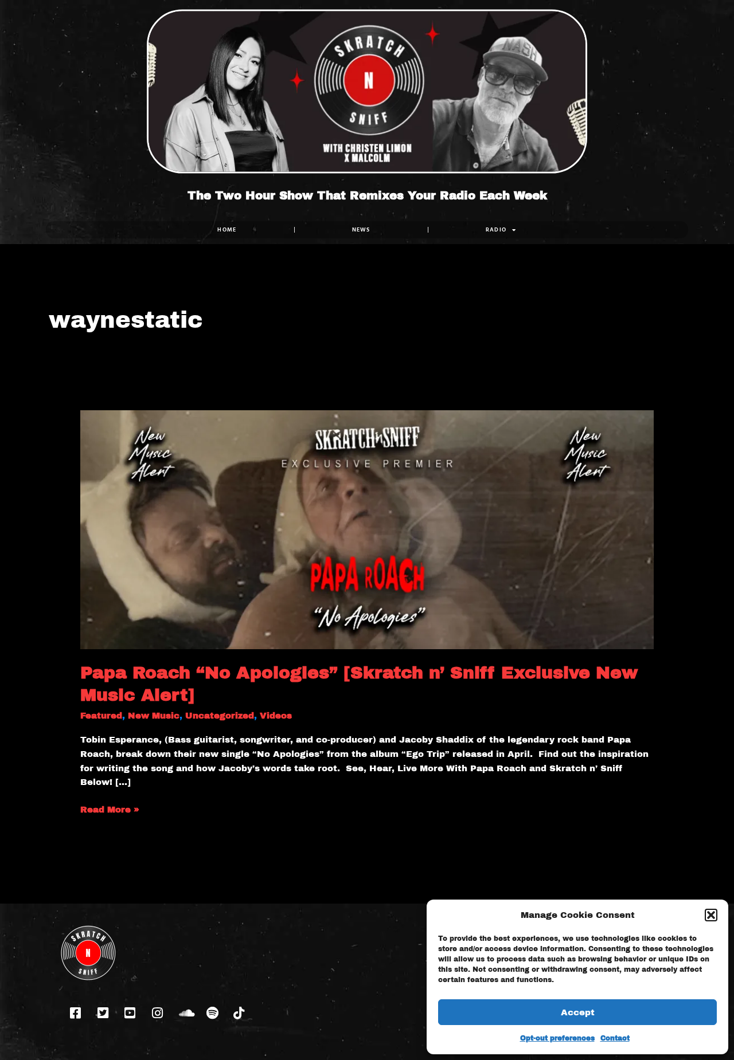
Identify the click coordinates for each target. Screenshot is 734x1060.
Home (226, 229)
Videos (276, 715)
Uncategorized (219, 715)
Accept (578, 1012)
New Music (153, 715)
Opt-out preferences (557, 1038)
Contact (615, 1038)
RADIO (496, 229)
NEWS (361, 229)
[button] (711, 915)
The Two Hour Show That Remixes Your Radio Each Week (367, 195)
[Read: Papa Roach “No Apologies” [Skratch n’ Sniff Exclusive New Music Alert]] (367, 528)
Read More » (109, 808)
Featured (101, 715)
